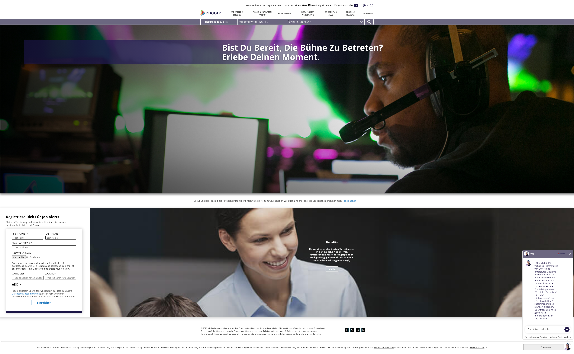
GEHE (332, 268)
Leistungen (367, 13)
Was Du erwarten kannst (262, 13)
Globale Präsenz (350, 13)
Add (15, 284)
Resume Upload (22, 252)
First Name (20, 233)
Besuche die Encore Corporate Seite (263, 5)
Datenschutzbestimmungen (26, 293)
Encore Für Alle (331, 13)
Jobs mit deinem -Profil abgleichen (307, 5)
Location (50, 273)
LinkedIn (358, 330)
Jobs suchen (350, 200)
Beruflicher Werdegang (307, 13)
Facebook (347, 330)
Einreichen (44, 302)
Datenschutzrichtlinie (385, 347)
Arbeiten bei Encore (237, 13)
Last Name (53, 233)
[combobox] (312, 22)
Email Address (22, 243)
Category (18, 273)
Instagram (363, 330)
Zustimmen (546, 347)
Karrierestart (285, 13)
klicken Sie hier (478, 347)
